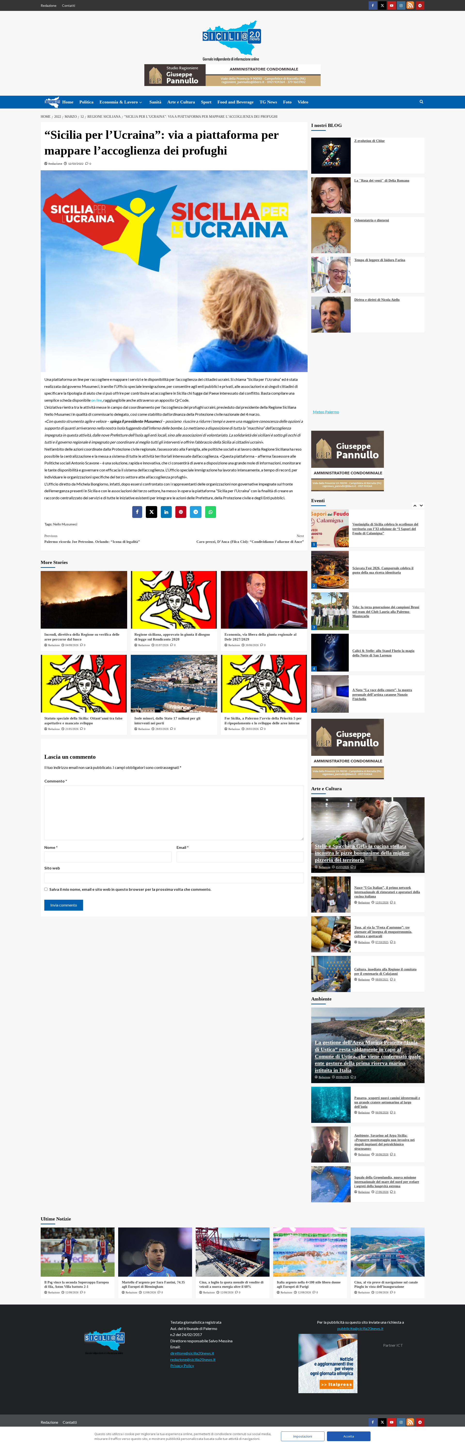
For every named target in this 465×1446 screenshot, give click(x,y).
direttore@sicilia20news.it (192, 1353)
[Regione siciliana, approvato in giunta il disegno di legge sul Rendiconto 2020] (174, 600)
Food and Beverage (235, 102)
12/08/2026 (71, 1292)
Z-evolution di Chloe (369, 141)
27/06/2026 (381, 1191)
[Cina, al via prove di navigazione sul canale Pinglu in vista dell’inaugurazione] (388, 1252)
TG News (268, 102)
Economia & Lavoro (119, 102)
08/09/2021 (381, 979)
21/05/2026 (71, 728)
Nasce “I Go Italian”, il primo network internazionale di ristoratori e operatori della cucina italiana (387, 892)
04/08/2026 (71, 645)
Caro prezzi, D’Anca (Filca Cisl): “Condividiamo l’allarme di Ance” (250, 539)
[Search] (421, 102)
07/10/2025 (381, 942)
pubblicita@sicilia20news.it (360, 1328)
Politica (86, 102)
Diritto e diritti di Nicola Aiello (377, 300)
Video (303, 102)
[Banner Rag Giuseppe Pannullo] (347, 460)
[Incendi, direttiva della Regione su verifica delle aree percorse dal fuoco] (84, 600)
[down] (140, 102)
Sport (206, 102)
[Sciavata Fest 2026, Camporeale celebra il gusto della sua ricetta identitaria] (330, 528)
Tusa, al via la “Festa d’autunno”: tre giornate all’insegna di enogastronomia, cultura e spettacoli (383, 932)
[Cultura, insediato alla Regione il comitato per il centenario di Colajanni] (331, 974)
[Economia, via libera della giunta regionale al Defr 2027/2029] (264, 600)
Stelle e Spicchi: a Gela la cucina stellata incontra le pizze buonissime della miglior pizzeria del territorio (362, 853)
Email (183, 847)
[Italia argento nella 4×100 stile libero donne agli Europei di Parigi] (310, 1252)
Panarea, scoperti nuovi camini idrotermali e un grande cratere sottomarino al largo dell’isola (387, 1102)
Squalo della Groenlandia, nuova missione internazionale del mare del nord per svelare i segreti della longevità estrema (386, 1182)
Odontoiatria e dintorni (371, 220)
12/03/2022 (76, 163)
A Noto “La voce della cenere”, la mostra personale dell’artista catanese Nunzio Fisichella (382, 653)
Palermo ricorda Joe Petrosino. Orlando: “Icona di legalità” (92, 539)
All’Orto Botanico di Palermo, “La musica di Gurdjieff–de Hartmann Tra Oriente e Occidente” (385, 694)
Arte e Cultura (181, 102)
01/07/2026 (162, 645)
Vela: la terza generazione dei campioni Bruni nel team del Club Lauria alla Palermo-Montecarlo (385, 570)
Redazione (48, 5)
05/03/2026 (342, 867)
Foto (287, 102)
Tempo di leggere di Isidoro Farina (379, 260)
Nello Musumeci (65, 524)
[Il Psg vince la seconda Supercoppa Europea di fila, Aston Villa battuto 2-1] (78, 1252)
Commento (55, 781)
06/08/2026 (381, 1112)
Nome (51, 847)
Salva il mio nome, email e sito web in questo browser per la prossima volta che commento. (130, 889)
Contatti (68, 5)
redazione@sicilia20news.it (193, 1359)
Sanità (155, 102)
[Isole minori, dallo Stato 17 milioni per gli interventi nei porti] (174, 683)
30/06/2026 (252, 645)
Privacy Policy (182, 1365)
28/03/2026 (162, 728)
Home (67, 102)
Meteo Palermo (326, 411)
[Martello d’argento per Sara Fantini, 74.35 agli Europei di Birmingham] (155, 1252)
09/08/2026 (342, 1077)
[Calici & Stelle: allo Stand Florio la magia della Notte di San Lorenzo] (330, 611)
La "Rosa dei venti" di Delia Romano (381, 180)
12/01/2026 (381, 902)
